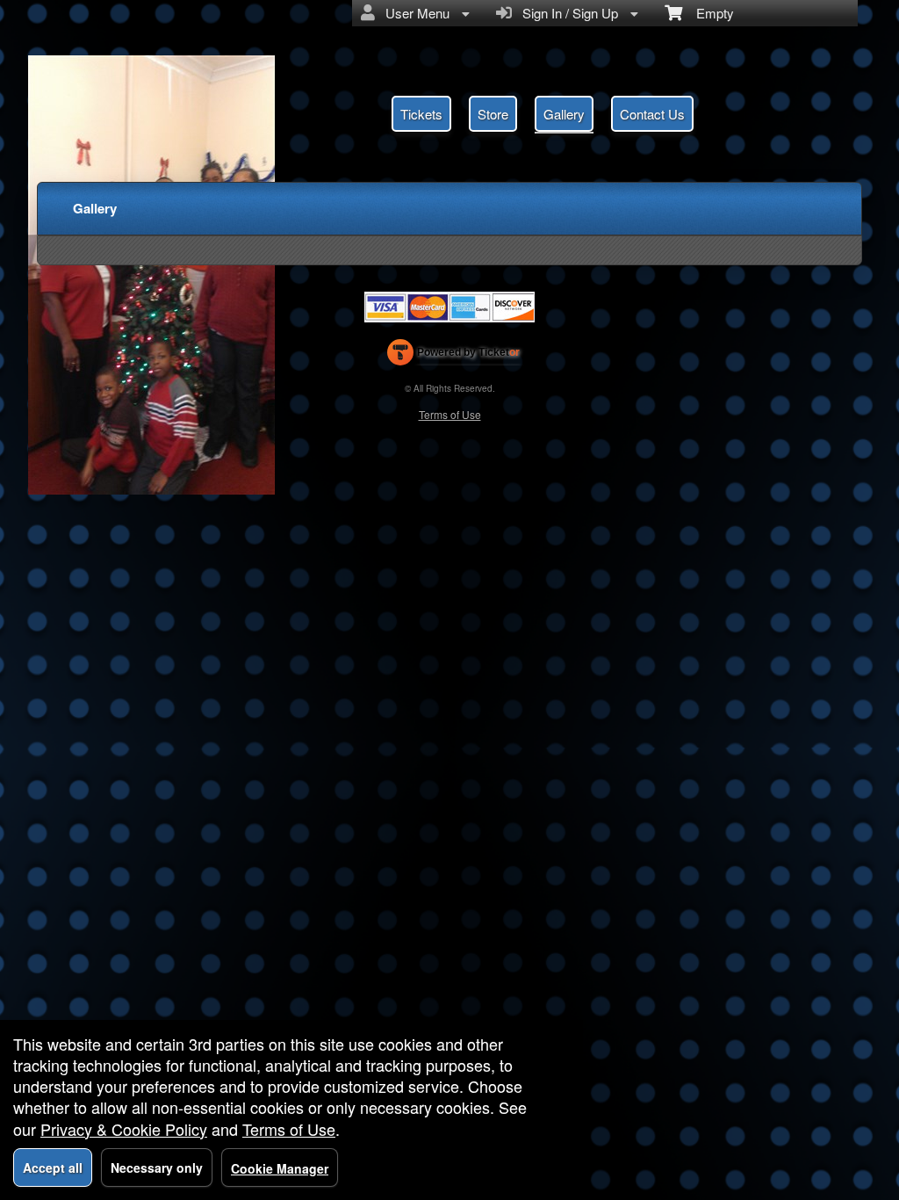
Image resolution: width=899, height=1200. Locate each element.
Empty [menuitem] (708, 13)
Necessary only (157, 1167)
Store (493, 114)
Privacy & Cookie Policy (123, 1128)
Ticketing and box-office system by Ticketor (453, 355)
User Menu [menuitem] (414, 13)
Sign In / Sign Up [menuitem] (567, 13)
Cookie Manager (279, 1168)
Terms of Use (450, 414)
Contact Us (652, 114)
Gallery (564, 114)
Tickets (421, 114)
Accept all (53, 1167)
